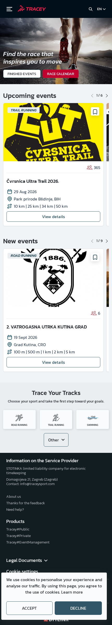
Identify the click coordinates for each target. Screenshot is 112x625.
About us (13, 496)
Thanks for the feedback (25, 503)
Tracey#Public (17, 529)
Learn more (72, 592)
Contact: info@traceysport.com (30, 484)
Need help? (15, 509)
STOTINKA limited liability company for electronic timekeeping (45, 471)
